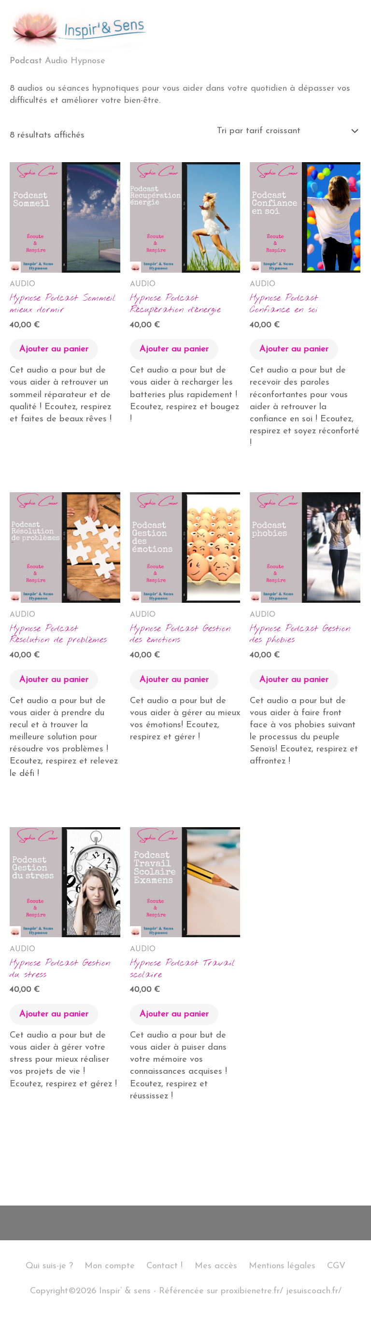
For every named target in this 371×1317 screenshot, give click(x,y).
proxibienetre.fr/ (252, 1291)
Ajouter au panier (53, 349)
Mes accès (216, 1266)
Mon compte (110, 1266)
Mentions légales (282, 1266)
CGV (336, 1266)
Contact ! (164, 1266)
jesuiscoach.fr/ (314, 1291)
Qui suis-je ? (49, 1266)
